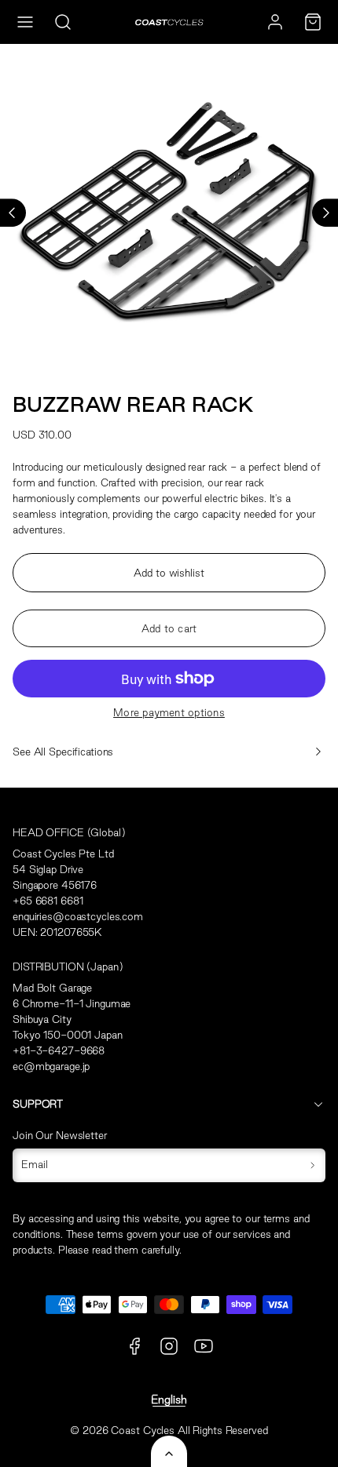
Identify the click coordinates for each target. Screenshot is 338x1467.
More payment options (169, 712)
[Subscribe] (312, 1165)
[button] (25, 22)
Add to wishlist (169, 572)
